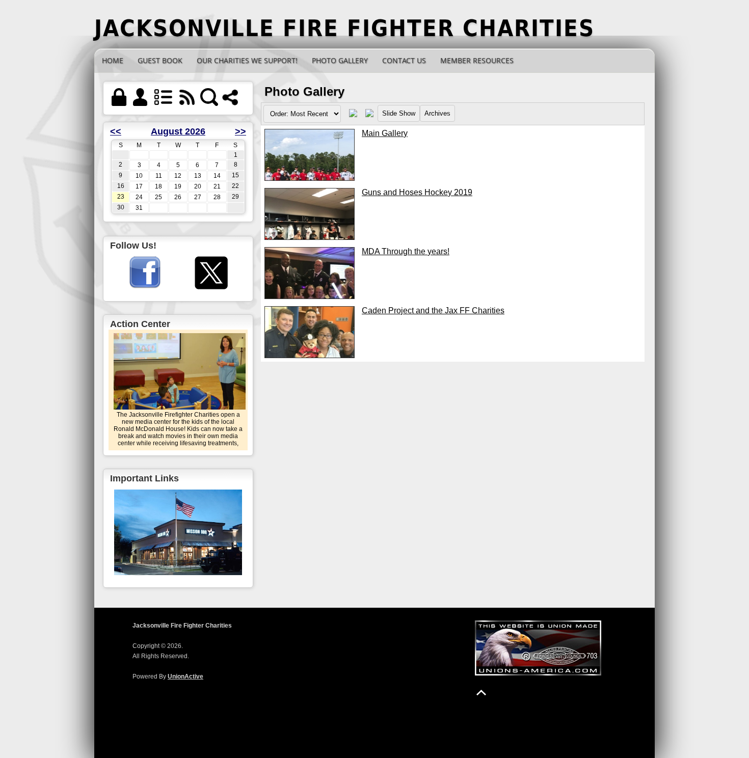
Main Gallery (385, 133)
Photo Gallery (340, 60)
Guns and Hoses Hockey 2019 (417, 192)
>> (240, 131)
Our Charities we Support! (247, 60)
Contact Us (404, 60)
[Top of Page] (481, 692)
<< (115, 131)
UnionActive (185, 676)
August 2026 (178, 131)
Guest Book (160, 60)
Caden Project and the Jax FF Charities (433, 310)
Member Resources (477, 60)
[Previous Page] (353, 115)
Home (112, 60)
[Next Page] (369, 115)
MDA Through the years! (405, 251)
